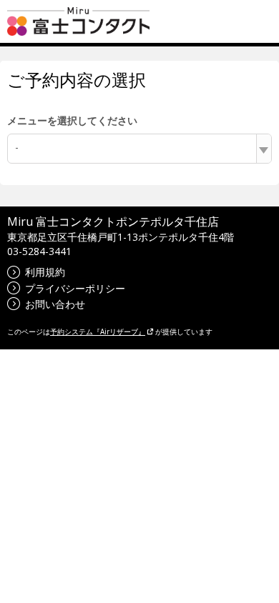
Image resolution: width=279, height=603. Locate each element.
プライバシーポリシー (75, 288)
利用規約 (45, 272)
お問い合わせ (55, 304)
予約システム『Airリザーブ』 (97, 332)
